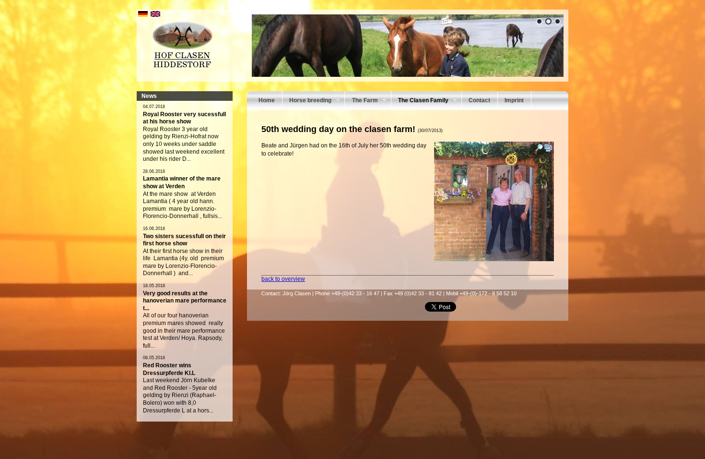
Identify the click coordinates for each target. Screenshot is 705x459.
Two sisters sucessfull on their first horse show (184, 240)
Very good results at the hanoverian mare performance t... (184, 301)
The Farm (361, 101)
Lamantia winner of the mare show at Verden (182, 182)
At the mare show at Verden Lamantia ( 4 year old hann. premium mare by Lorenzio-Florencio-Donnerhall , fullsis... (182, 205)
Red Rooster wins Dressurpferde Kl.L (169, 369)
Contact (479, 100)
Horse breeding (306, 101)
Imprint (514, 100)
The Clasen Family (419, 101)
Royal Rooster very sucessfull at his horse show (184, 118)
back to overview (283, 279)
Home (266, 100)
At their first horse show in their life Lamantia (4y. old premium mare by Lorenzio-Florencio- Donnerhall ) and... (183, 262)
